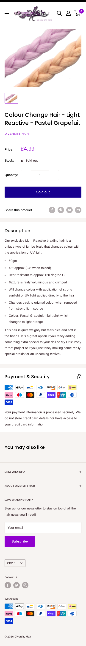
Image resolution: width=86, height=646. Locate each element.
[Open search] (59, 13)
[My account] (68, 13)
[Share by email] (78, 210)
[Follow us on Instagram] (25, 585)
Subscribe (19, 541)
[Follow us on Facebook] (8, 585)
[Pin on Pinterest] (61, 210)
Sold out (43, 192)
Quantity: (11, 175)
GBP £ (11, 563)
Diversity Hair (17, 133)
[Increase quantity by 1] (54, 175)
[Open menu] (7, 13)
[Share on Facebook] (52, 210)
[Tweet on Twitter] (69, 210)
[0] (77, 13)
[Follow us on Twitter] (16, 585)
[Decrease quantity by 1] (26, 175)
